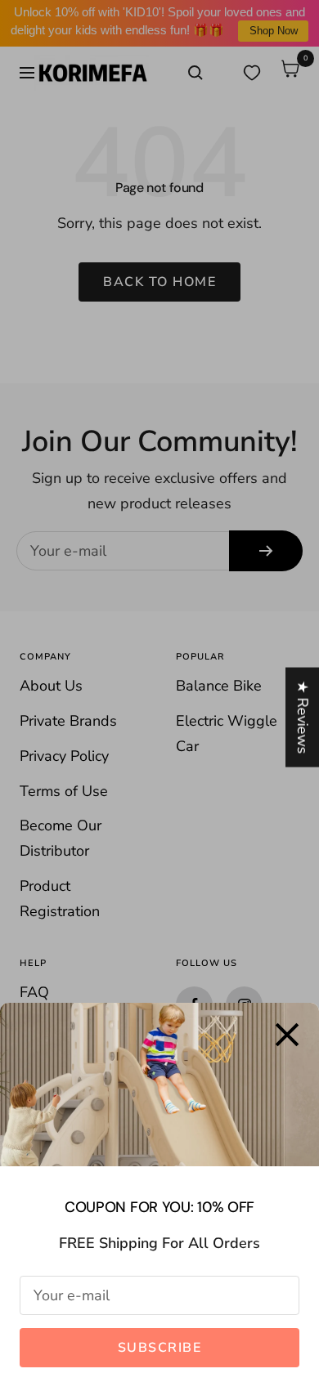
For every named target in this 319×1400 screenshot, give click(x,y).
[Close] (287, 1034)
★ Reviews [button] (302, 717)
